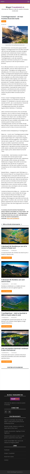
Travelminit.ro (5, 250)
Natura (4, 21)
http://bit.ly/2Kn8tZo (13, 218)
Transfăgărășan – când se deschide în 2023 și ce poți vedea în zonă (14, 314)
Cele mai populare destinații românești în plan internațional (14, 349)
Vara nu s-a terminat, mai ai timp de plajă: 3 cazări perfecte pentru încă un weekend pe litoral (14, 421)
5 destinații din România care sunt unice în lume (13, 280)
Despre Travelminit (9, 453)
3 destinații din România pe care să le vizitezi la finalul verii (14, 247)
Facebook (6, 450)
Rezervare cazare (9, 456)
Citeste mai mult (6, 257)
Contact (6, 460)
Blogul (15, 7)
